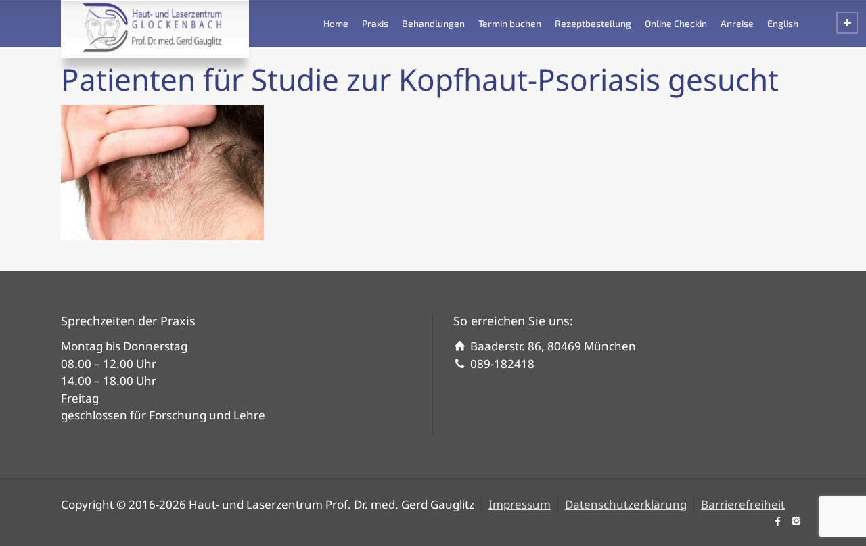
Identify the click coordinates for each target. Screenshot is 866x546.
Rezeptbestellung (593, 23)
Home (335, 23)
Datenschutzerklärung (626, 504)
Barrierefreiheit (743, 504)
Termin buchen (509, 23)
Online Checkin (676, 23)
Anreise (737, 23)
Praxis (375, 23)
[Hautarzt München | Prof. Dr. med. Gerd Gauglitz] (155, 27)
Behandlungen (433, 23)
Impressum (519, 504)
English (782, 23)
